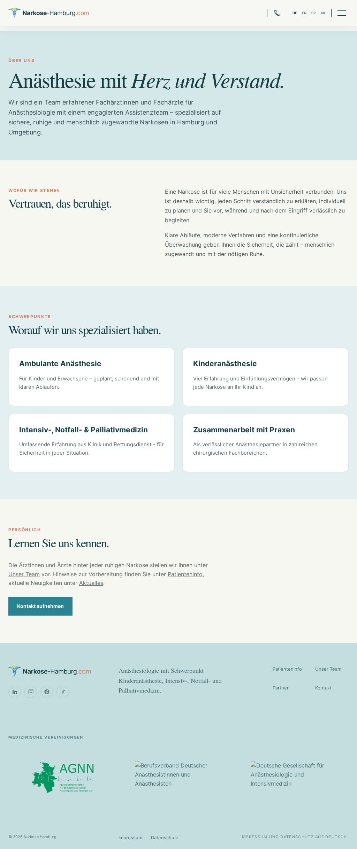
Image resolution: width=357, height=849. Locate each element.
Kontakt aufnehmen (40, 606)
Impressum (130, 837)
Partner (281, 687)
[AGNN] (62, 777)
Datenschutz (164, 837)
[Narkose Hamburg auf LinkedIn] (14, 692)
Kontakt (323, 687)
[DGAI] (294, 777)
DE (295, 13)
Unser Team (24, 574)
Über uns (21, 60)
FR (313, 13)
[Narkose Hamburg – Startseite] (48, 13)
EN (304, 13)
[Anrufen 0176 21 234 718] (274, 13)
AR (323, 13)
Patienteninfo (185, 574)
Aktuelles (91, 582)
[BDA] (178, 777)
